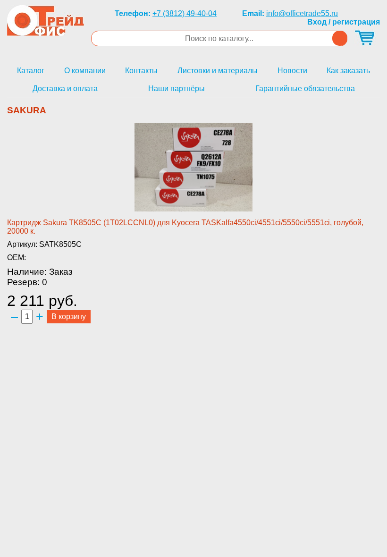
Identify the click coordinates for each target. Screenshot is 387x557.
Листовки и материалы (217, 71)
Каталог (30, 71)
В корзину (68, 316)
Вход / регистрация (343, 22)
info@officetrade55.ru (302, 13)
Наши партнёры (176, 88)
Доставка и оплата (65, 88)
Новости (292, 71)
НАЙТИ (339, 38)
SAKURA (26, 110)
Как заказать (348, 71)
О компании (85, 71)
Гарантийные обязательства (305, 88)
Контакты (141, 71)
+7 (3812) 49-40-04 (184, 13)
